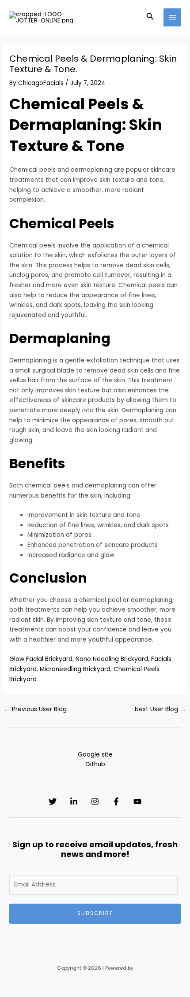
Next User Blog (160, 709)
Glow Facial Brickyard (40, 659)
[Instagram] (95, 801)
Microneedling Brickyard (75, 669)
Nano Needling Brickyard (112, 659)
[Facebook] (116, 801)
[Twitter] (53, 801)
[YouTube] (137, 801)
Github (95, 764)
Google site (95, 754)
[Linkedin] (74, 801)
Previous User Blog (35, 709)
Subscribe (95, 913)
